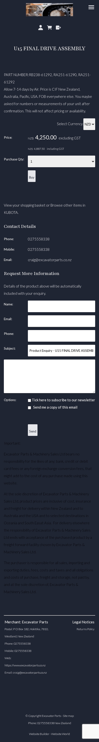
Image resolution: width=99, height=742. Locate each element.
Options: (10, 400)
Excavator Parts (51, 716)
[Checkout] (58, 27)
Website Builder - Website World (49, 734)
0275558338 (39, 239)
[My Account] (40, 27)
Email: (8, 260)
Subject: (9, 348)
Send (32, 431)
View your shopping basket (24, 205)
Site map (68, 716)
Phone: (9, 239)
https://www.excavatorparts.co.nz (25, 665)
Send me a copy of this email (54, 407)
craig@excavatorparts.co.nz (50, 260)
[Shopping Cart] (49, 27)
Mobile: (9, 249)
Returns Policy (85, 629)
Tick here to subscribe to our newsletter (63, 400)
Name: (8, 304)
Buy (31, 177)
